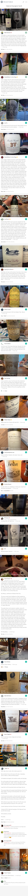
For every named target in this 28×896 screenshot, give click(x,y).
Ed (1, 49)
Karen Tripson (7, 872)
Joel (1, 740)
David (2, 129)
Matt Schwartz (7, 32)
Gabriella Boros (7, 695)
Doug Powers (6, 831)
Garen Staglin (7, 734)
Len (5, 548)
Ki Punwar (6, 517)
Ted (1, 95)
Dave (3, 49)
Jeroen (4, 241)
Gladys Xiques (7, 419)
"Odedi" (5, 315)
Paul (2, 281)
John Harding (7, 378)
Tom (3, 95)
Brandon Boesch (7, 484)
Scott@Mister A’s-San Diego (10, 77)
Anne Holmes (7, 661)
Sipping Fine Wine (8, 269)
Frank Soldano (7, 343)
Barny (2, 191)
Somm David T (7, 578)
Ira (1, 424)
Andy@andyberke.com (9, 452)
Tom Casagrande (7, 825)
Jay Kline (6, 219)
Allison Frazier (7, 309)
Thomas (6, 666)
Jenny (6, 390)
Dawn (2, 821)
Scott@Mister (7, 490)
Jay (3, 634)
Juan (2, 241)
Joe (3, 740)
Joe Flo (5, 123)
